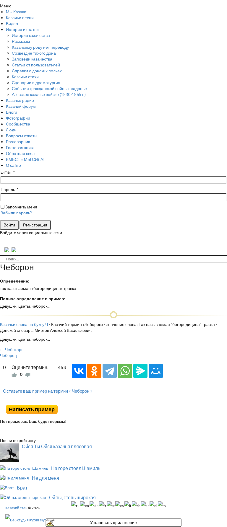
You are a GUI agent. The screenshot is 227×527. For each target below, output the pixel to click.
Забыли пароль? (16, 212)
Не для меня (45, 478)
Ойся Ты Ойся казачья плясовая (57, 446)
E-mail (6, 171)
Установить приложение (113, 522)
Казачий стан (16, 508)
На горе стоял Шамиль (75, 468)
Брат (22, 487)
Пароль (8, 189)
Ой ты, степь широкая (72, 497)
